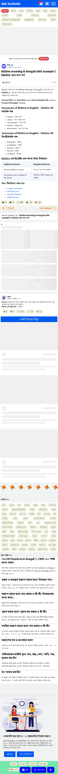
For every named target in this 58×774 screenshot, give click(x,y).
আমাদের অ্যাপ (6, 24)
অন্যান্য (4, 518)
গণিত (30, 523)
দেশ (39, 514)
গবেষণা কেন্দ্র (23, 536)
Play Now (44, 59)
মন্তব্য (22, 311)
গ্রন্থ (12, 540)
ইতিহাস (27, 505)
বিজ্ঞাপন (53, 20)
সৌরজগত (33, 527)
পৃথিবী (4, 532)
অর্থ (19, 505)
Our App (43, 764)
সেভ (30, 202)
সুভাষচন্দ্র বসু (15, 545)
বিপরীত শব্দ (35, 15)
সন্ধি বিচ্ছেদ (52, 15)
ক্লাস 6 (24, 545)
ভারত (15, 518)
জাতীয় (14, 549)
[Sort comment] (48, 208)
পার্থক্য (54, 536)
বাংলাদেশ (20, 523)
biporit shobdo (18, 509)
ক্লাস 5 (28, 540)
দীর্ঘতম (36, 540)
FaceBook (29, 20)
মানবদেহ (4, 540)
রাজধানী (31, 514)
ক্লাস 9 (4, 509)
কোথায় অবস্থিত (39, 518)
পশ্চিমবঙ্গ (4, 15)
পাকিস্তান (22, 549)
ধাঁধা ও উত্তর (36, 532)
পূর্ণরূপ (4, 514)
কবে (38, 523)
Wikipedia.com (13, 197)
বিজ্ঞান (35, 505)
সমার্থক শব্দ (52, 505)
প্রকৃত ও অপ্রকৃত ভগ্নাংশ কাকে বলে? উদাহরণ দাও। (27, 580)
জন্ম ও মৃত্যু (52, 545)
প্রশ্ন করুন (40, 770)
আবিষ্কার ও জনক (50, 523)
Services (32, 764)
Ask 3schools (10, 4)
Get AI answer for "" (25, 216)
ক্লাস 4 (43, 540)
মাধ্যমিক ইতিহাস (7, 523)
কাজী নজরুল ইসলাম (8, 536)
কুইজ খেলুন (42, 20)
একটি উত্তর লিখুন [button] (29, 319)
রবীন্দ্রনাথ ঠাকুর (23, 532)
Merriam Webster (14, 194)
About (13, 764)
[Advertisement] (29, 41)
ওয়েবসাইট (5, 549)
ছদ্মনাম (26, 518)
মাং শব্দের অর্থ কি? (11, 672)
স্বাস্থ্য (54, 532)
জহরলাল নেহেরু (42, 549)
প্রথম (12, 532)
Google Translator (14, 188)
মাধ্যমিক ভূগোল (21, 527)
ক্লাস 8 (19, 540)
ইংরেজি (19, 15)
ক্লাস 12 (22, 514)
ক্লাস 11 (42, 545)
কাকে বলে (13, 514)
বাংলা (3, 505)
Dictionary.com (13, 191)
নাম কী (54, 509)
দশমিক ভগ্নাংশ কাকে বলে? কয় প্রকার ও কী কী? (26, 626)
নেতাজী (33, 545)
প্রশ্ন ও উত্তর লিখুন (25, 754)
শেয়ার (21, 202)
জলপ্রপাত (53, 540)
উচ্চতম (35, 536)
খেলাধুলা (53, 549)
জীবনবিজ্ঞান (43, 527)
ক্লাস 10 (47, 514)
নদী (55, 514)
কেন (46, 532)
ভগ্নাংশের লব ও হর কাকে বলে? (17, 640)
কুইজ (43, 505)
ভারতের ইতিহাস (7, 527)
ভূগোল (12, 505)
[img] (41, 3)
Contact (22, 764)
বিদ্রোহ (4, 545)
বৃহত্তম (53, 527)
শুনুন (39, 202)
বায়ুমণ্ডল (32, 549)
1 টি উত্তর (10, 208)
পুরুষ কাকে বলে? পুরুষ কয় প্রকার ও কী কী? (24, 612)
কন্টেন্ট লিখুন (10, 754)
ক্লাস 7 (44, 536)
